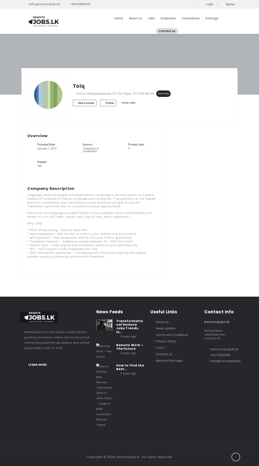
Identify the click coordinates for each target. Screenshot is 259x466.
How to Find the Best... (130, 367)
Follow (109, 103)
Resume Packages (169, 360)
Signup (230, 4)
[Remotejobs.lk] (61, 21)
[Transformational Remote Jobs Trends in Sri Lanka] (104, 325)
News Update (166, 328)
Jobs (151, 18)
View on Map (163, 94)
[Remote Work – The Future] (104, 351)
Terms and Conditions (172, 335)
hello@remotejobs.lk (44, 4)
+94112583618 (80, 4)
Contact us (167, 31)
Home (119, 18)
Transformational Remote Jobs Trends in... (129, 326)
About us (135, 18)
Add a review (86, 103)
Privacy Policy (166, 341)
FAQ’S (160, 348)
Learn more (37, 365)
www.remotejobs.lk (224, 349)
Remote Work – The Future (129, 347)
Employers (168, 18)
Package (211, 18)
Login (209, 4)
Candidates (191, 18)
